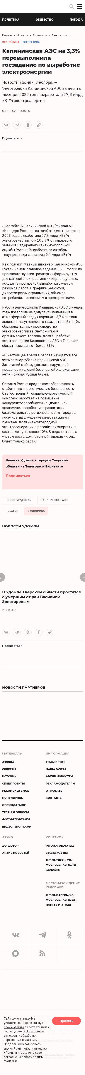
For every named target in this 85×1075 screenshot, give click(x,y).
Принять (66, 1021)
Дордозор (10, 845)
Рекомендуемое (15, 790)
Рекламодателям (60, 783)
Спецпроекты (13, 783)
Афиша (8, 762)
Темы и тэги (56, 762)
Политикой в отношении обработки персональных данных (24, 1035)
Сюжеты (9, 769)
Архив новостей (59, 776)
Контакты (54, 798)
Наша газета (56, 769)
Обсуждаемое (14, 805)
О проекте (54, 790)
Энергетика (31, 42)
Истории (9, 776)
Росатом (12, 510)
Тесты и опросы (15, 812)
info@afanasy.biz (60, 845)
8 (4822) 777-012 (57, 853)
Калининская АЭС (54, 500)
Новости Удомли (19, 500)
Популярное (12, 798)
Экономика (36, 510)
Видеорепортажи (16, 826)
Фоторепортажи (16, 819)
